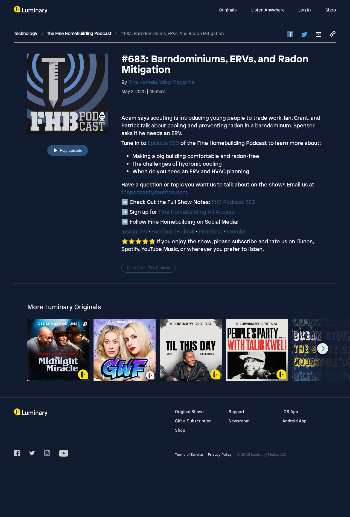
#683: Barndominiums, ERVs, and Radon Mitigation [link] (172, 33)
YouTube (236, 231)
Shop (330, 10)
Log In (305, 10)
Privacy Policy (220, 454)
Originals (228, 10)
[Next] (322, 348)
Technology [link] (26, 33)
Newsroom (239, 420)
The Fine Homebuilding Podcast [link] (79, 33)
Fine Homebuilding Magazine (161, 82)
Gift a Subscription (193, 420)
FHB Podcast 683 (233, 202)
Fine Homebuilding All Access (196, 211)
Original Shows (190, 411)
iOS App (290, 411)
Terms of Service (189, 454)
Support (236, 411)
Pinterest (210, 231)
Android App (294, 420)
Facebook (163, 231)
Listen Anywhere (268, 10)
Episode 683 (163, 143)
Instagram (134, 231)
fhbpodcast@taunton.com (154, 192)
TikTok (187, 231)
